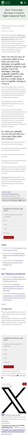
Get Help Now (9, 237)
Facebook (6, 200)
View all (3, 269)
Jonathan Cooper (6, 192)
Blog (3, 274)
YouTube (23, 200)
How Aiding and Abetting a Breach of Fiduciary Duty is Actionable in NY (13, 262)
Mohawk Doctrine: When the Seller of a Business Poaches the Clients (14, 255)
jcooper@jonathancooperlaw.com (10, 194)
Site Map (3, 434)
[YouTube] (3, 415)
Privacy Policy (5, 421)
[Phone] (21, 3)
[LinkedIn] (2, 415)
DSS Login (9, 434)
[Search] (24, 384)
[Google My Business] (11, 415)
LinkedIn (16, 200)
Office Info (14, 375)
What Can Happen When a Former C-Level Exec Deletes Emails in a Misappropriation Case (14, 279)
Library (4, 245)
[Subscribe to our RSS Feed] (15, 274)
